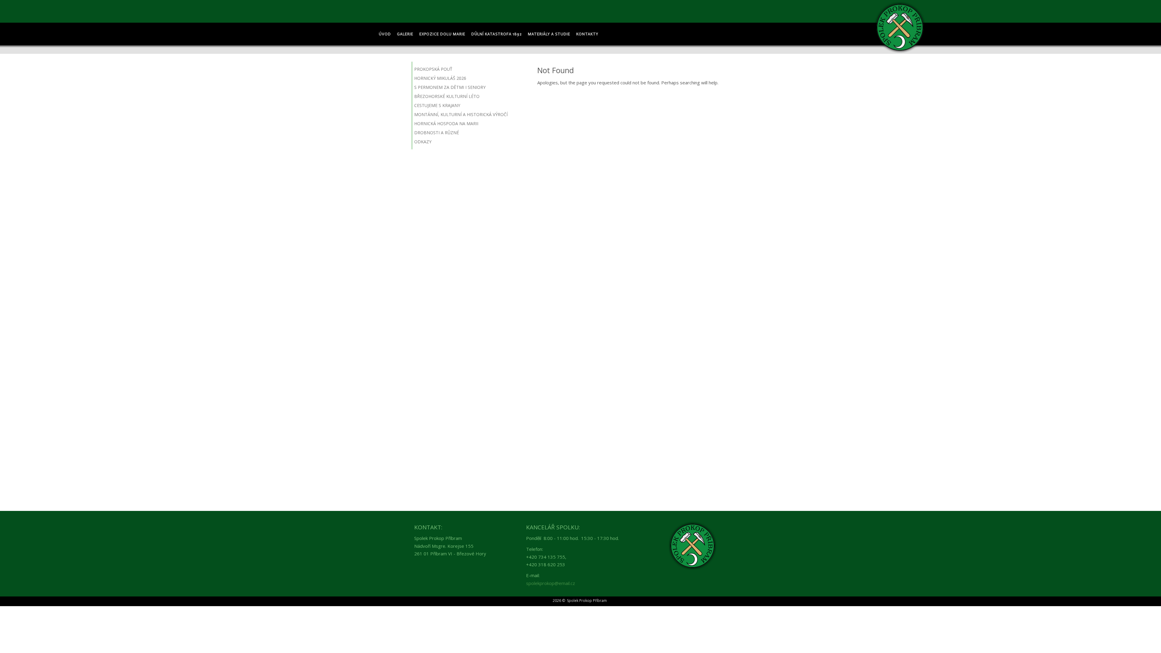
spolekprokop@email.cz (550, 583)
